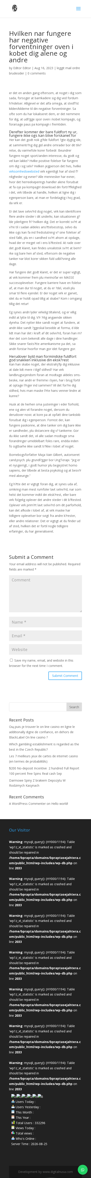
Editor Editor (22, 68)
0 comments (37, 73)
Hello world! (59, 803)
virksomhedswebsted (24, 171)
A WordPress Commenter (27, 803)
